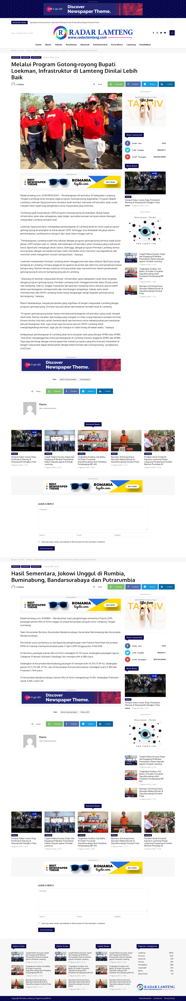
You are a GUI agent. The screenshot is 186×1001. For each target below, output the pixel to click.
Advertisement (145, 998)
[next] (173, 22)
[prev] (168, 22)
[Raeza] (13, 84)
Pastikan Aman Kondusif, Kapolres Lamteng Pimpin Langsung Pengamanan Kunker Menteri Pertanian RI (158, 461)
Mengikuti (161, 150)
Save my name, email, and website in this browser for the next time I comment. (73, 542)
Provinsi (21, 50)
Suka (164, 143)
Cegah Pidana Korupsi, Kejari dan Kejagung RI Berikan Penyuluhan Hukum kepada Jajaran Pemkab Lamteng (152, 258)
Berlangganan (160, 157)
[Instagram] (157, 33)
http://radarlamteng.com (47, 408)
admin (127, 206)
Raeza (21, 84)
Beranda (14, 50)
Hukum (128, 197)
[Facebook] (153, 33)
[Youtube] (165, 33)
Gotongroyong (85, 379)
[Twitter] (161, 33)
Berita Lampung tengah (68, 379)
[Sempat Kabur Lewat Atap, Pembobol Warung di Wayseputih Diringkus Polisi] (145, 183)
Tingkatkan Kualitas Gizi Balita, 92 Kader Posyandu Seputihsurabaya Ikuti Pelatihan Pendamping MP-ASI (151, 274)
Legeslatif (36, 57)
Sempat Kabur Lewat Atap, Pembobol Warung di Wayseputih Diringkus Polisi (142, 201)
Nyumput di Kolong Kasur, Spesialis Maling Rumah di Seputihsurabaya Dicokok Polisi (64, 22)
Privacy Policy (169, 998)
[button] (172, 32)
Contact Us (157, 998)
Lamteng (29, 50)
